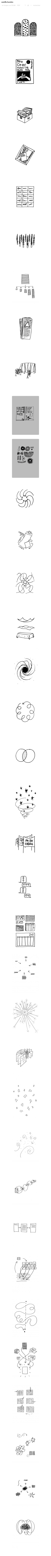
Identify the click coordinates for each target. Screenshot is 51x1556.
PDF (18, 5)
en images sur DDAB (8, 5)
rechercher (36, 5)
